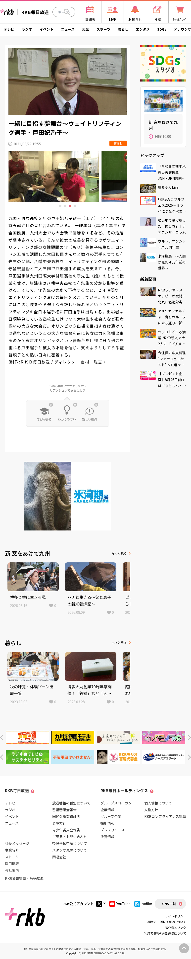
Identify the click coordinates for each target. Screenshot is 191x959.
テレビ (9, 29)
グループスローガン (116, 802)
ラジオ (27, 29)
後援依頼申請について (69, 843)
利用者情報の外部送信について (165, 933)
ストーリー (13, 856)
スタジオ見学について (69, 850)
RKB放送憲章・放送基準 (24, 878)
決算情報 (107, 836)
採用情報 (12, 863)
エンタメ (143, 29)
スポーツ (103, 29)
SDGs (161, 29)
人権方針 (151, 809)
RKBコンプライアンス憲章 (165, 816)
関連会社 (59, 856)
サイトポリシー (175, 916)
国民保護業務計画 (66, 816)
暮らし (123, 29)
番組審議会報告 (64, 809)
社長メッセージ (17, 843)
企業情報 (107, 809)
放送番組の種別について (71, 802)
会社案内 (12, 870)
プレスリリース (112, 829)
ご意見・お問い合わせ (69, 836)
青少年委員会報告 (66, 829)
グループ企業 (110, 816)
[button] (1, 737)
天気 (85, 29)
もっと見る (119, 553)
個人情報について (158, 802)
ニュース (68, 29)
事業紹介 (12, 850)
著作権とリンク (175, 927)
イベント (46, 29)
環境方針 (59, 823)
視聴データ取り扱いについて (166, 922)
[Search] (67, 12)
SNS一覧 (169, 903)
